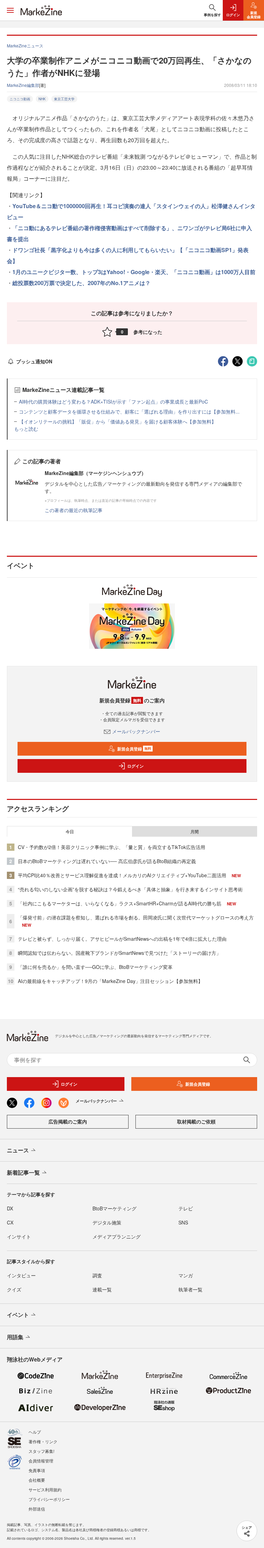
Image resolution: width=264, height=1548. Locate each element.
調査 (97, 1275)
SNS (183, 1222)
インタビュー (21, 1275)
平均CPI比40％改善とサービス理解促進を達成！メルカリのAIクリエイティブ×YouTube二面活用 (122, 875)
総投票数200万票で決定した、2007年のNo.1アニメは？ (81, 283)
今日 (70, 831)
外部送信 (37, 1509)
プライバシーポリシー (49, 1499)
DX (10, 1208)
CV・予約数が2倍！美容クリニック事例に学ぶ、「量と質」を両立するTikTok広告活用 (111, 847)
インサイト (19, 1236)
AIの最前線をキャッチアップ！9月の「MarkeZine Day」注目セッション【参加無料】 (110, 981)
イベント (18, 1315)
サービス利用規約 (45, 1489)
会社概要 (37, 1480)
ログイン (135, 766)
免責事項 (37, 1470)
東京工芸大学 (64, 99)
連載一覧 (102, 1289)
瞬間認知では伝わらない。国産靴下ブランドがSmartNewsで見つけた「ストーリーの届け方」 (119, 952)
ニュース (18, 1150)
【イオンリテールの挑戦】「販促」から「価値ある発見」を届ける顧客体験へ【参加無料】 (117, 421)
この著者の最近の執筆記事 (73, 510)
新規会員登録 (134, 749)
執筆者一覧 (190, 1289)
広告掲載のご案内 (67, 1121)
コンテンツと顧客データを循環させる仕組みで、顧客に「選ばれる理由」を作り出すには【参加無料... (129, 411)
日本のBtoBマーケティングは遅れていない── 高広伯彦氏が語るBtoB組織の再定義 (107, 861)
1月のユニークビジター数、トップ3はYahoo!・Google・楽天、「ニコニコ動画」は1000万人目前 (133, 272)
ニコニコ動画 (20, 99)
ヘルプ (35, 1432)
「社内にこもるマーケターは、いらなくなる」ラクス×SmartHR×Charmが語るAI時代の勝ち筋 (119, 903)
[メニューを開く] (10, 10)
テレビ (185, 1208)
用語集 (15, 1337)
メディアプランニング (116, 1236)
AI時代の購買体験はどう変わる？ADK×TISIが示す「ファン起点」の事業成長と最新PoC (113, 401)
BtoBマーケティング (114, 1208)
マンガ (185, 1275)
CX (10, 1222)
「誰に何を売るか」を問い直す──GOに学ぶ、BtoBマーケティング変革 (95, 966)
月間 (194, 831)
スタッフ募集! (41, 1451)
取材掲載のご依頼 (196, 1121)
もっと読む (26, 428)
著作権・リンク (43, 1441)
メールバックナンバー (136, 731)
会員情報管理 (41, 1461)
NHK (42, 99)
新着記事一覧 (23, 1172)
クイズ (14, 1289)
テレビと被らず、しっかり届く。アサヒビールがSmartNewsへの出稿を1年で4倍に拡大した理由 (122, 938)
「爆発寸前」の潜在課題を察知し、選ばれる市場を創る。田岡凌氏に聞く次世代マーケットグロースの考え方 (136, 917)
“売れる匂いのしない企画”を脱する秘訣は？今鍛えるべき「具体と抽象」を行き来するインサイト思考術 (130, 889)
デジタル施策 (106, 1222)
